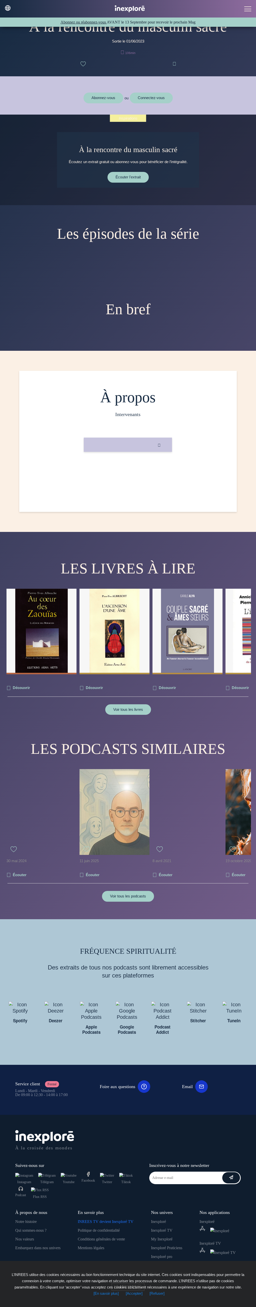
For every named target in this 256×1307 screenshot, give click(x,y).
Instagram (24, 1182)
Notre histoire (26, 1221)
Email (187, 1086)
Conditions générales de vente (101, 1239)
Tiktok (126, 1182)
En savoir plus (128, 469)
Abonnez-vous (103, 98)
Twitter (107, 1182)
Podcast (20, 1195)
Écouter (19, 875)
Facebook (88, 1180)
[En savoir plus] (106, 1293)
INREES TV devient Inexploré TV (106, 1221)
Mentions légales (91, 1248)
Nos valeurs (24, 1239)
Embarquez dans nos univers (37, 1248)
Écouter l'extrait (128, 177)
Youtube (68, 1182)
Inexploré (158, 1221)
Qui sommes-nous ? (30, 1230)
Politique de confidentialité (99, 1230)
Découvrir (21, 688)
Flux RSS (40, 1197)
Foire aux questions (117, 1086)
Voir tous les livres (128, 709)
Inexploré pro (161, 1256)
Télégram (47, 1182)
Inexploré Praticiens (166, 1248)
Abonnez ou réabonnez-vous (83, 22)
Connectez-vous (151, 98)
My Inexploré (161, 1239)
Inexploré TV (161, 1230)
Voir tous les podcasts (128, 896)
